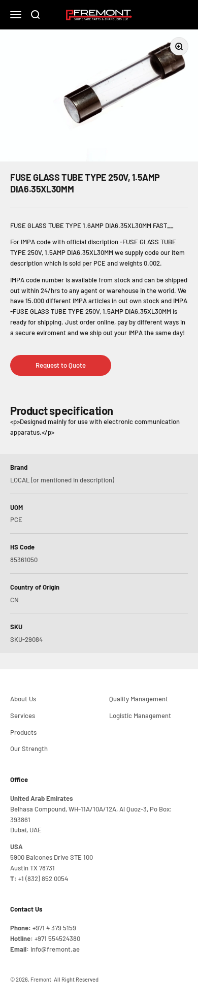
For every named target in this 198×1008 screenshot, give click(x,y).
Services (22, 715)
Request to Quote (61, 365)
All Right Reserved (76, 979)
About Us (23, 699)
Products (23, 732)
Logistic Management (140, 715)
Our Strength (29, 748)
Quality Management (138, 699)
